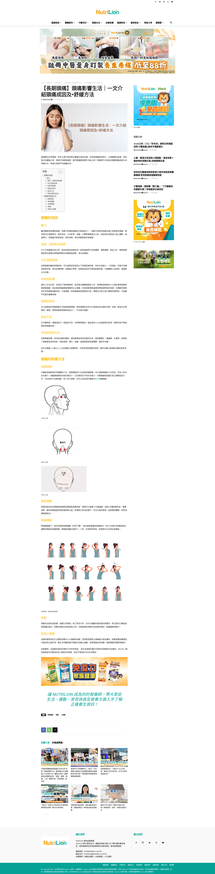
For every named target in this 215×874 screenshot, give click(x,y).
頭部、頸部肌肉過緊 (55, 181)
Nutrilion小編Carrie (141, 150)
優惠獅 (159, 22)
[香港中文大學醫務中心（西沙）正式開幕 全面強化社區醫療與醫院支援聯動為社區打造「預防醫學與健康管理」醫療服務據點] (84, 757)
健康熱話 (55, 22)
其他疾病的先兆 (53, 193)
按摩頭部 (50, 199)
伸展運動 (51, 204)
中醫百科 (82, 22)
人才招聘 (107, 856)
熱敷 (49, 207)
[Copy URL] (55, 729)
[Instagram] (160, 1)
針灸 (97, 379)
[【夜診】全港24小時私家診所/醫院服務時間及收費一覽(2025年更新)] (54, 793)
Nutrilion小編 (48, 99)
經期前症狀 (52, 188)
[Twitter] (168, 1)
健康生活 (96, 22)
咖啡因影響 (52, 186)
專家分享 (148, 22)
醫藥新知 (69, 22)
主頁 (42, 83)
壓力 (48, 178)
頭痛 (57, 715)
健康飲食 (121, 22)
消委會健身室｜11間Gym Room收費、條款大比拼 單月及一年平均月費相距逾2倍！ (114, 771)
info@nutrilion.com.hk (93, 851)
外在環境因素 (52, 183)
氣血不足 (51, 191)
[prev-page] (42, 814)
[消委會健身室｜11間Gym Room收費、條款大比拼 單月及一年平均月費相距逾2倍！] (114, 757)
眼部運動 (51, 201)
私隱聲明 (79, 856)
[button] (171, 23)
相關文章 (45, 742)
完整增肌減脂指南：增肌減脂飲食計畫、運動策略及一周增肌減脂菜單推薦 (84, 807)
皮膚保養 (110, 22)
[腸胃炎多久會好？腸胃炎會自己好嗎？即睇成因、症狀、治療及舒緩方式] (114, 793)
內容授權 (98, 856)
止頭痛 (63, 715)
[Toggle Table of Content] (59, 172)
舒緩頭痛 (50, 715)
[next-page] (46, 814)
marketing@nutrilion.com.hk (95, 854)
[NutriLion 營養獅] (107, 11)
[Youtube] (172, 1)
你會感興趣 (57, 742)
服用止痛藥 (52, 209)
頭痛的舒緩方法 (50, 196)
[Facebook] (156, 1)
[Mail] (164, 1)
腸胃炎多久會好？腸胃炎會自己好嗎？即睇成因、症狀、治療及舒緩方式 (113, 807)
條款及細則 (89, 856)
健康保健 (58, 83)
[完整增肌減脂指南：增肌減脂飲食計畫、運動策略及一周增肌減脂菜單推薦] (84, 793)
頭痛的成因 (48, 175)
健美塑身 (135, 22)
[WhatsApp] (49, 729)
